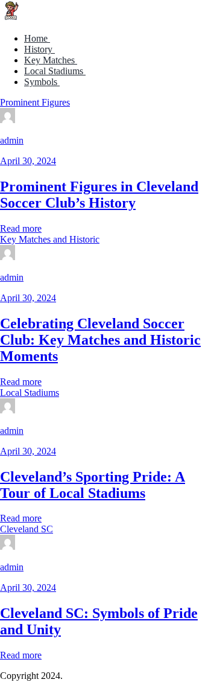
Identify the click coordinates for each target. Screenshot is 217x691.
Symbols (42, 82)
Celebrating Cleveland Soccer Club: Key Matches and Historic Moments (100, 340)
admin (12, 140)
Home (37, 38)
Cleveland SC (26, 529)
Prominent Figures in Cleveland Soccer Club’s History (99, 195)
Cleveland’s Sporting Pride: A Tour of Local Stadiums (92, 485)
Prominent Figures (35, 102)
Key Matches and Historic (49, 239)
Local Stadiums (55, 71)
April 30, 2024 (28, 161)
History (39, 49)
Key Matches (50, 60)
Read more (21, 228)
